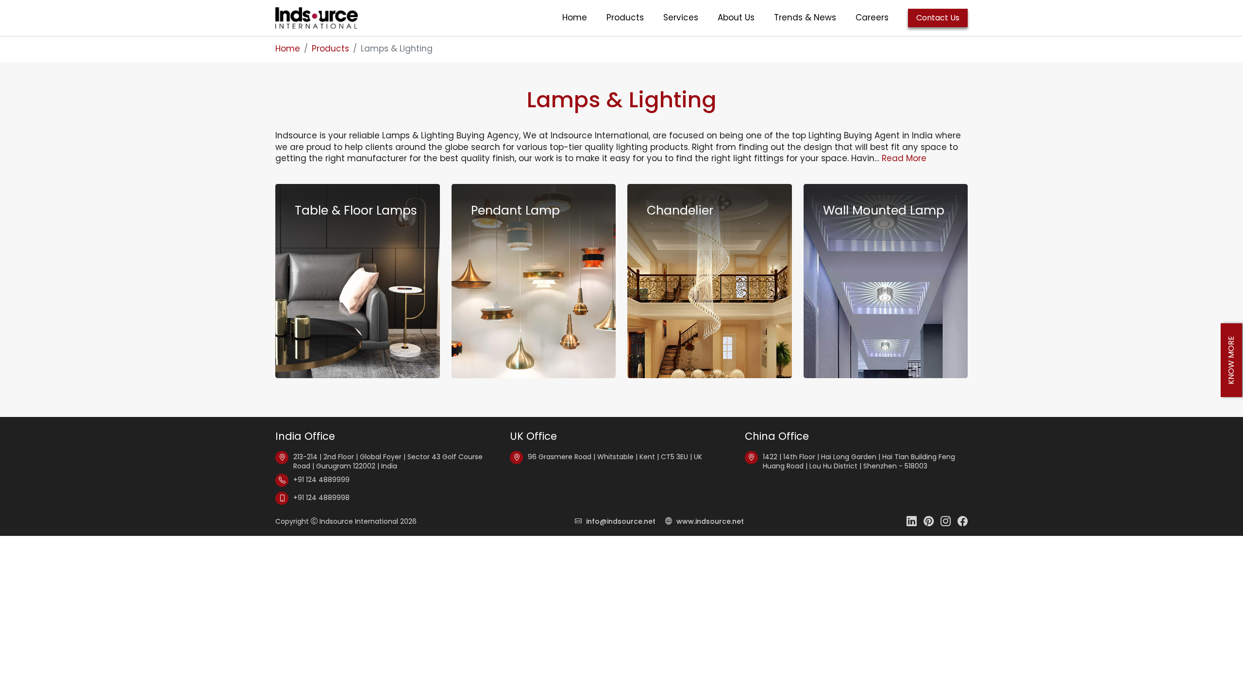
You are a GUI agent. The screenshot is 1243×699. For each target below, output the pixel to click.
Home (574, 17)
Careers (872, 17)
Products (625, 17)
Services (680, 17)
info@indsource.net (620, 521)
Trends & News (805, 17)
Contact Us (937, 17)
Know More (1231, 360)
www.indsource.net (709, 521)
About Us (736, 17)
